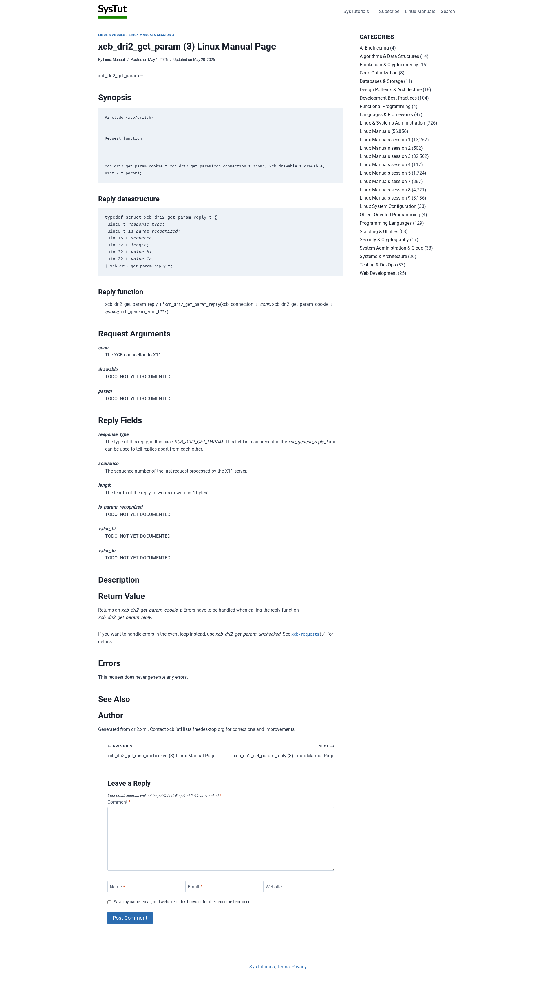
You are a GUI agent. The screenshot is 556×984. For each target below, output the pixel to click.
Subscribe (389, 11)
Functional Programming (385, 106)
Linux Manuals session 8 (385, 190)
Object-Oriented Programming (390, 214)
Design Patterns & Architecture (391, 89)
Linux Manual (114, 59)
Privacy (299, 967)
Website (274, 886)
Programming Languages (386, 223)
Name (117, 886)
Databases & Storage (381, 81)
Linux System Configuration (388, 206)
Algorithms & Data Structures (389, 56)
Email (195, 886)
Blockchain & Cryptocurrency (389, 64)
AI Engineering (374, 48)
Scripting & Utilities (379, 231)
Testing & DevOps (378, 265)
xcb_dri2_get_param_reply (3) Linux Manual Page (284, 751)
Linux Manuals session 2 (385, 148)
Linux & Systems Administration (392, 123)
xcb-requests (305, 634)
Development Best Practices (388, 98)
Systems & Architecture (383, 256)
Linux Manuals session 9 (385, 198)
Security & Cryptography (384, 239)
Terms (283, 967)
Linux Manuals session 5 (385, 173)
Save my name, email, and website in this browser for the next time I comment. (183, 901)
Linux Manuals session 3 (151, 35)
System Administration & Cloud (391, 248)
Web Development (378, 273)
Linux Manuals (420, 11)
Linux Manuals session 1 (385, 139)
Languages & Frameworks (386, 114)
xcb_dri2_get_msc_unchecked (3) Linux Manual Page (161, 751)
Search (448, 11)
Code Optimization (379, 73)
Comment (119, 802)
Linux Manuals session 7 (385, 181)
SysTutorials (262, 967)
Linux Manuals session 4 (385, 164)
